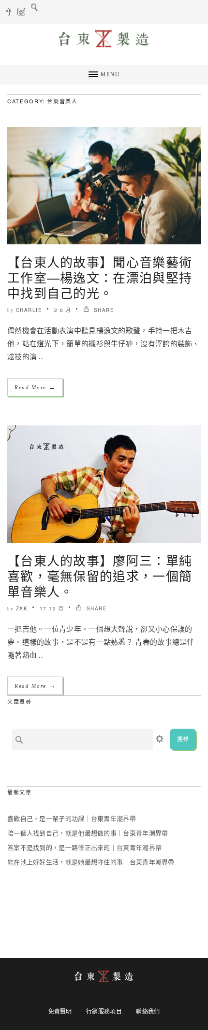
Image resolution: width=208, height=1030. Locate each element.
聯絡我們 (148, 1011)
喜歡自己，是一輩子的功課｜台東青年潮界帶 (71, 818)
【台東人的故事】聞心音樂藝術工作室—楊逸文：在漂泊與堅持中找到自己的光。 (99, 277)
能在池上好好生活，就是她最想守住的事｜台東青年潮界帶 (91, 862)
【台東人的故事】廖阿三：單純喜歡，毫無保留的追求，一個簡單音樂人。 (99, 575)
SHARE (102, 310)
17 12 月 (52, 608)
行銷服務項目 (104, 1011)
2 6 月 (63, 310)
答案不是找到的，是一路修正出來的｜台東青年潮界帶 (84, 847)
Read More (35, 387)
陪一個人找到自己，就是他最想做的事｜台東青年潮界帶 (87, 833)
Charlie (29, 310)
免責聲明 (60, 1011)
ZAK (22, 608)
